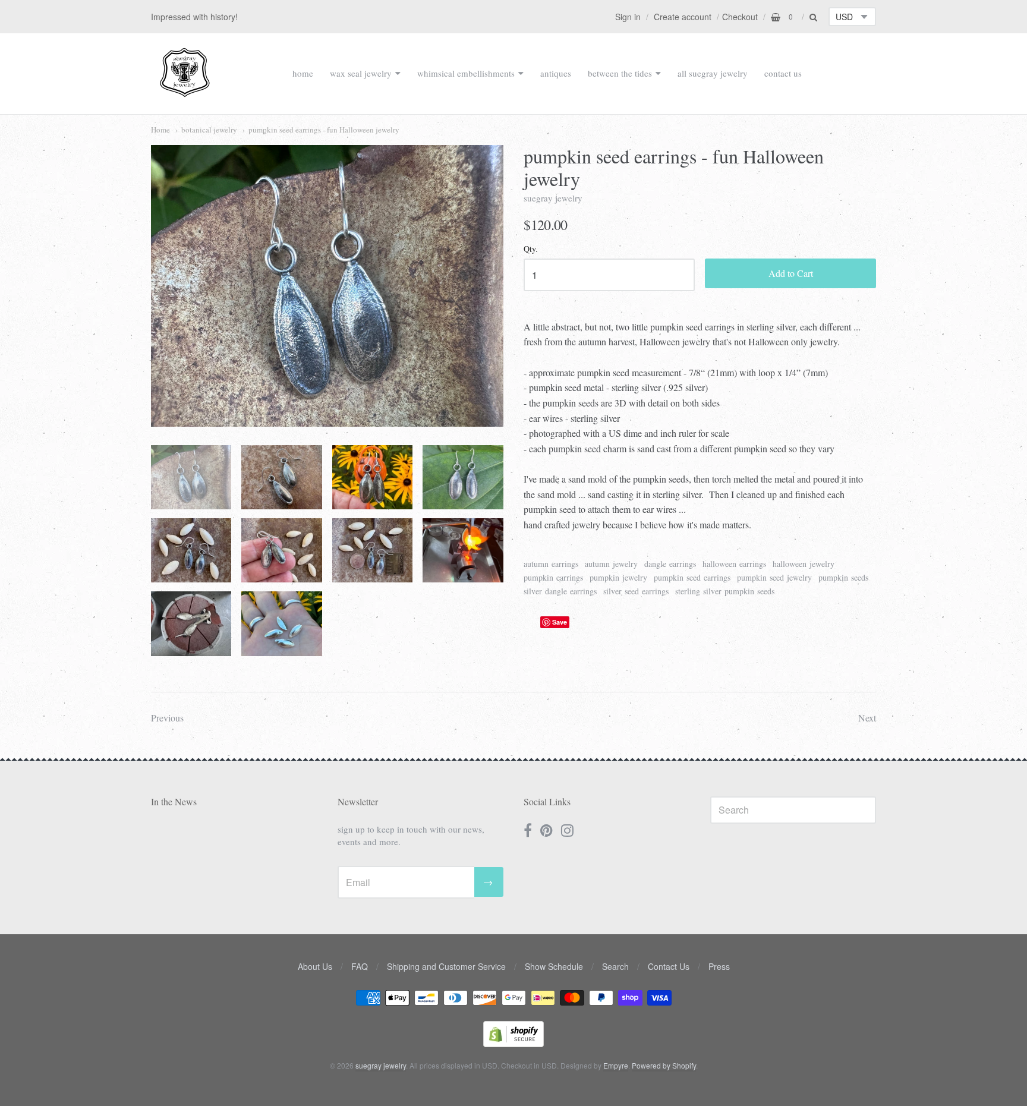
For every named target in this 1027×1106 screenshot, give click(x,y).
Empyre (615, 1065)
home (302, 73)
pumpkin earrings (553, 577)
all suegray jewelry (713, 73)
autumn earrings (551, 563)
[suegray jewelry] (185, 91)
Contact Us (668, 966)
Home (160, 129)
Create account (682, 17)
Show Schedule (554, 966)
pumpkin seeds (843, 577)
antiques (555, 73)
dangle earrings (670, 563)
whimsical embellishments (466, 73)
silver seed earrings (636, 591)
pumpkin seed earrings (692, 577)
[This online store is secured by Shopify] (513, 1043)
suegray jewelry (553, 198)
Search (615, 966)
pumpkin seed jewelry (774, 577)
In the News (174, 801)
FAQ (359, 966)
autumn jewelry (611, 563)
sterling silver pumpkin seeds (724, 591)
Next (867, 717)
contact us (783, 73)
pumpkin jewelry (618, 577)
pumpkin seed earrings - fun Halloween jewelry (323, 129)
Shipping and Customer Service (446, 966)
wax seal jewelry (361, 73)
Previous (167, 717)
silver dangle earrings (560, 591)
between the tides (620, 73)
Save (559, 621)
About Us (315, 966)
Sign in (628, 17)
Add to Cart (790, 273)
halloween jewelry (803, 563)
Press (719, 966)
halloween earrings (734, 563)
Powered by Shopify (664, 1065)
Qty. (531, 249)
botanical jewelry (209, 129)
